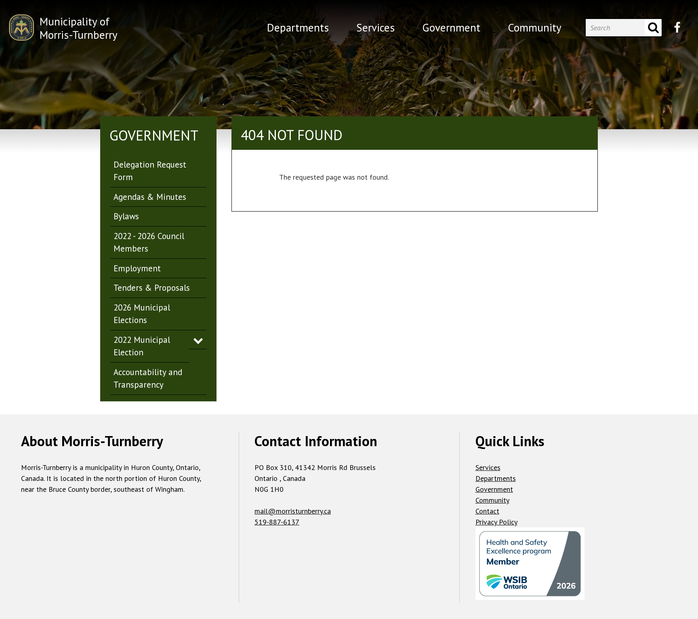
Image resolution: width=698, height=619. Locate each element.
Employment (137, 268)
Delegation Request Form (150, 171)
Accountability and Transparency (148, 378)
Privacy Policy (496, 522)
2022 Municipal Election (142, 346)
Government (494, 489)
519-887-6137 (276, 522)
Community (492, 500)
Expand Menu (198, 340)
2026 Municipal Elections (142, 314)
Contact (487, 511)
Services (487, 467)
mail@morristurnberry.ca (292, 511)
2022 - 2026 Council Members (149, 242)
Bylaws (126, 216)
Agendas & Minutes (150, 196)
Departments (495, 478)
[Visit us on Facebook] (677, 28)
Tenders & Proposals (152, 287)
